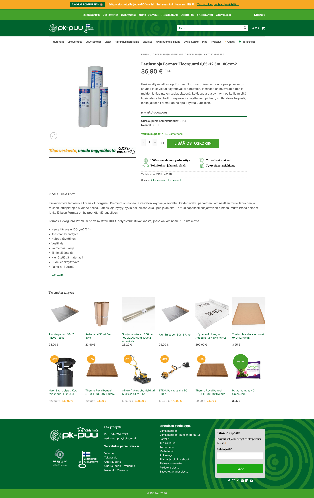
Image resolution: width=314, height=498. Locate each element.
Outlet (231, 41)
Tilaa (240, 468)
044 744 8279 (119, 434)
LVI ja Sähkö (191, 41)
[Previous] (49, 325)
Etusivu (146, 54)
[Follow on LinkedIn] (246, 481)
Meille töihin (167, 451)
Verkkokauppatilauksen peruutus (180, 434)
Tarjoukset (249, 41)
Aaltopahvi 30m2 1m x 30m (99, 336)
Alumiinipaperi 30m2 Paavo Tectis (61, 336)
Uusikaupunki (112, 461)
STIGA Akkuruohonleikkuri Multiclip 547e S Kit (138, 392)
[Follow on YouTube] (251, 481)
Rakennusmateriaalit (127, 41)
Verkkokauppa (91, 14)
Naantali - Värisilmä (116, 470)
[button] (259, 14)
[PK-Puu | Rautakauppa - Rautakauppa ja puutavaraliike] (71, 28)
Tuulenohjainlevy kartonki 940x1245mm (248, 336)
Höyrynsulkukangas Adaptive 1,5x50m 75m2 (211, 336)
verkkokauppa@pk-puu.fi (120, 438)
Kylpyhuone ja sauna (168, 41)
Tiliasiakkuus (169, 14)
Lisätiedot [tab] (68, 194)
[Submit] (245, 28)
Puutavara (58, 41)
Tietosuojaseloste (171, 463)
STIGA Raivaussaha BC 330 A (173, 392)
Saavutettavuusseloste (174, 471)
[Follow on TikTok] (237, 481)
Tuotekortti (56, 275)
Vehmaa (109, 453)
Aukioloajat (166, 455)
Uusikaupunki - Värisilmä (119, 465)
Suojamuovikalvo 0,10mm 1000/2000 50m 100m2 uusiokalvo (138, 337)
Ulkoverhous (74, 41)
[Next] (265, 325)
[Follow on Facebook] (229, 481)
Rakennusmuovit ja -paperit (205, 54)
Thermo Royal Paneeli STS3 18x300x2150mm (100, 392)
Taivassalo (110, 457)
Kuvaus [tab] (54, 194)
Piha (204, 41)
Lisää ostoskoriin (193, 143)
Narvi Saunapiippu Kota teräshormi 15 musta (63, 392)
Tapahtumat (128, 14)
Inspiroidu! (187, 14)
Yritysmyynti (205, 14)
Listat (108, 41)
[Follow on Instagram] (233, 481)
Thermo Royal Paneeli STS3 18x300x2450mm (210, 392)
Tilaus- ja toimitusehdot (174, 459)
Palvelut (153, 14)
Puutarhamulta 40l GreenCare (243, 392)
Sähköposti (224, 449)
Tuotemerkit (110, 14)
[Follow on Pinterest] (242, 481)
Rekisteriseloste (169, 467)
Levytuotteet (93, 41)
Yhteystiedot (223, 14)
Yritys (142, 14)
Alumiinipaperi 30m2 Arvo (175, 334)
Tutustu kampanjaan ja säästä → (218, 4)
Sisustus (147, 41)
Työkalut (216, 41)
